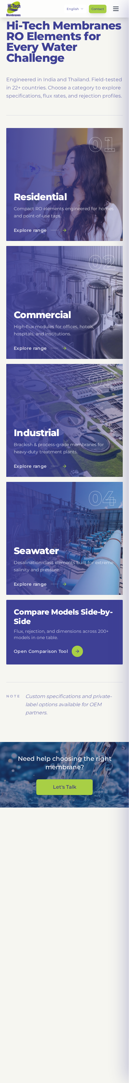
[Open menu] (116, 9)
